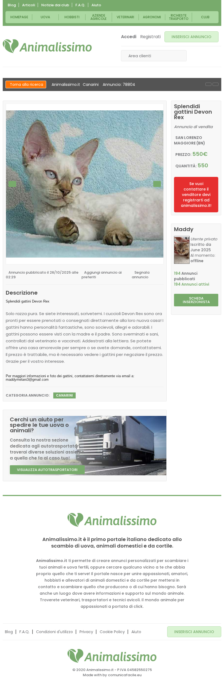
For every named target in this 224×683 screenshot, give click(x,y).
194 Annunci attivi (191, 284)
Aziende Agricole (98, 17)
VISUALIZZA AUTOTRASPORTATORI (47, 469)
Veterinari (125, 17)
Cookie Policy (112, 631)
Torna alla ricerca (26, 84)
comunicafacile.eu (125, 675)
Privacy (86, 631)
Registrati (150, 37)
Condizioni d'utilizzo (54, 631)
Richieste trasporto (178, 17)
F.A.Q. (80, 5)
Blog (12, 5)
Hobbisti (71, 17)
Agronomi (152, 17)
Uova (45, 17)
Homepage (19, 17)
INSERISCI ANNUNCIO (191, 37)
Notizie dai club (55, 5)
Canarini (91, 84)
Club (205, 17)
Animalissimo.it (66, 84)
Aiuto (96, 5)
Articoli (28, 5)
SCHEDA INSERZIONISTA (196, 300)
